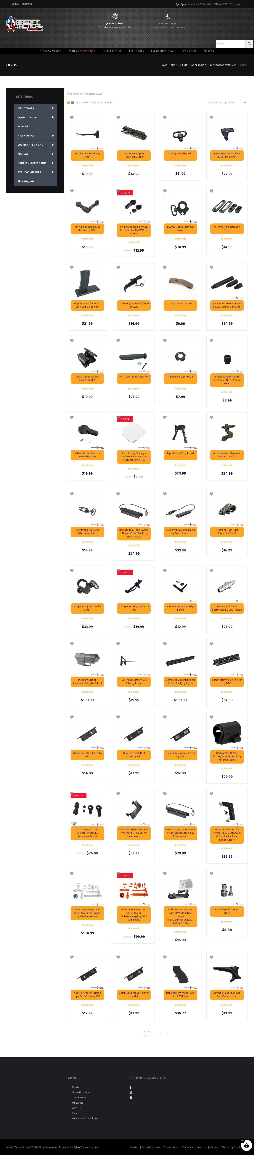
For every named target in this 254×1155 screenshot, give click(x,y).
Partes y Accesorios (82, 51)
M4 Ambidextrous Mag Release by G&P (87, 228)
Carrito (76, 1113)
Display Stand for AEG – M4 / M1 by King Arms (87, 305)
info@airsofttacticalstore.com (168, 27)
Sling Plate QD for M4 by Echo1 (87, 608)
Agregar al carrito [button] (180, 283)
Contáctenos (79, 1098)
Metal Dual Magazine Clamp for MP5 (87, 378)
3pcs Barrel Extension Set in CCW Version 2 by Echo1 (227, 305)
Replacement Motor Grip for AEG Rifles (180, 995)
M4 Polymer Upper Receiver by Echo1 (133, 155)
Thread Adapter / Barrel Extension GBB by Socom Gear (227, 380)
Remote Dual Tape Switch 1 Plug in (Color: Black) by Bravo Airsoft (133, 533)
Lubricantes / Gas (162, 51)
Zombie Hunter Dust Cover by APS (134, 995)
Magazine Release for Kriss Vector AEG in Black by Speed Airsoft (134, 833)
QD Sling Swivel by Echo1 (180, 154)
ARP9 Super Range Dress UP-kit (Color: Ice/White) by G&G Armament (87, 913)
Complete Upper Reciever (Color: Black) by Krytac (180, 682)
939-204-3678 (168, 24)
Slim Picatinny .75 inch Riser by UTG (227, 682)
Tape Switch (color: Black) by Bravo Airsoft (180, 532)
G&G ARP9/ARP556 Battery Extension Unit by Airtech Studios (227, 756)
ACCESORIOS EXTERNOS (223, 65)
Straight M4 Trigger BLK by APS (134, 608)
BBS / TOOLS (36, 109)
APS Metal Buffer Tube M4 (134, 377)
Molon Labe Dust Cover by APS (87, 755)
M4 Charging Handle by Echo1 (87, 155)
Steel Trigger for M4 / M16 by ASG (134, 305)
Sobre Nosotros (81, 1092)
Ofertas (76, 1087)
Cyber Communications (86, 1147)
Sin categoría (26, 181)
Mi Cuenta (77, 1103)
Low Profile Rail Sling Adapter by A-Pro (87, 532)
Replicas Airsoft (50, 51)
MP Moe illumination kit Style (227, 228)
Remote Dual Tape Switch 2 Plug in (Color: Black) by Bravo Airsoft (180, 833)
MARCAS (209, 51)
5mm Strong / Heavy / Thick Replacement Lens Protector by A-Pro (133, 456)
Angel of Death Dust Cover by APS (134, 755)
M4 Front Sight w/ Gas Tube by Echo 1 (134, 682)
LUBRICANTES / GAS (36, 145)
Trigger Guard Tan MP (180, 304)
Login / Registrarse (22, 4)
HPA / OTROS (189, 51)
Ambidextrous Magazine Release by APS (227, 455)
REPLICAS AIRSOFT (36, 172)
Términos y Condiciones (85, 1118)
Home (163, 65)
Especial (23, 127)
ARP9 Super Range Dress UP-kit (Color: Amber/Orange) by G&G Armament (133, 915)
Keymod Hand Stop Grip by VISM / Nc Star (227, 995)
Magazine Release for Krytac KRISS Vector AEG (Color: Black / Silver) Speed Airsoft (227, 835)
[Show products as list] (72, 103)
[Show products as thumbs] (68, 103)
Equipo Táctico (112, 51)
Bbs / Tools (136, 51)
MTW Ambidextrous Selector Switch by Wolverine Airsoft (87, 833)
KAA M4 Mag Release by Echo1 (180, 608)
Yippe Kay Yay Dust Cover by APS (180, 755)
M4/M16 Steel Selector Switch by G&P (87, 455)
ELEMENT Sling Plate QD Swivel (180, 228)
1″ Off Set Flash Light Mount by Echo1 (227, 532)
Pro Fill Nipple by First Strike (227, 911)
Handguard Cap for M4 (180, 377)
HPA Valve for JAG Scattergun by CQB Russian (227, 608)
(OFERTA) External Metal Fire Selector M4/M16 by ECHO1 (134, 230)
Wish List (76, 1108)
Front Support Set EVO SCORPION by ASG (227, 155)
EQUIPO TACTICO (36, 118)
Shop (174, 65)
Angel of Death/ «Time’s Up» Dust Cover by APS (87, 995)
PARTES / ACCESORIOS (193, 65)
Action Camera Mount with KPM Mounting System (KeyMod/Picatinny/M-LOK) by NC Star (180, 916)
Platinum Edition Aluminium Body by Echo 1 (87, 682)
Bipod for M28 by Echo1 (180, 453)
